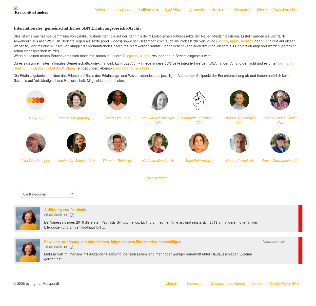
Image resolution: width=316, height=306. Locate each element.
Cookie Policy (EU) (284, 283)
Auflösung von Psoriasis (65, 209)
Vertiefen (218, 9)
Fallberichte (149, 9)
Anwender (197, 9)
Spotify (222, 40)
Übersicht (173, 283)
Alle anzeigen (158, 177)
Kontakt (257, 283)
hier (266, 40)
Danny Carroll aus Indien (132, 68)
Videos (100, 9)
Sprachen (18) (285, 9)
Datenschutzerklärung (228, 283)
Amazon (247, 40)
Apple (234, 40)
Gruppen (241, 9)
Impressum (195, 283)
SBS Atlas (172, 9)
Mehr (261, 9)
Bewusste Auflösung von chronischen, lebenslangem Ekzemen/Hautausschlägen (112, 241)
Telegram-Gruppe (136, 55)
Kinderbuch (123, 9)
